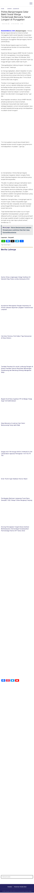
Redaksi (10, 886)
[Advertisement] (17, 18)
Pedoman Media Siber (20, 886)
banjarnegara (7, 244)
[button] (29, 876)
